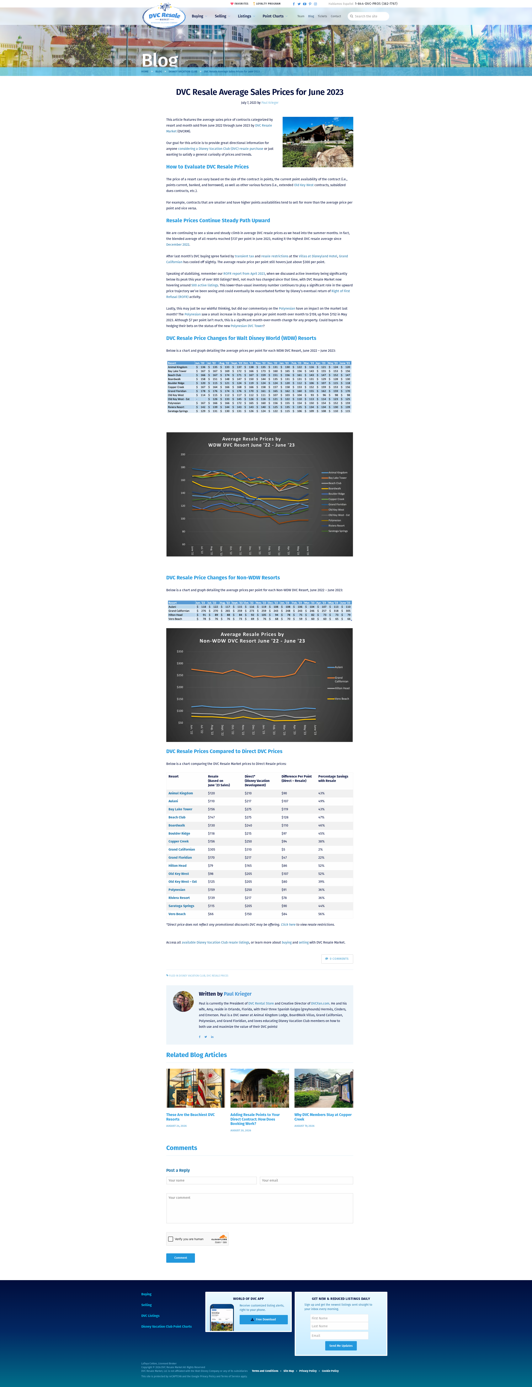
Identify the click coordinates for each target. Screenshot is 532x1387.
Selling (220, 16)
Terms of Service (230, 1376)
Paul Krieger (269, 103)
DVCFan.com (320, 1003)
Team (300, 16)
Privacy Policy (208, 1376)
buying (287, 942)
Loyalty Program (268, 3)
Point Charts (273, 16)
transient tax (244, 256)
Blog (311, 16)
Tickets (322, 16)
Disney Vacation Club (183, 71)
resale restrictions (274, 256)
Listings (244, 16)
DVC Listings (150, 1316)
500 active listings (204, 285)
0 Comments (339, 959)
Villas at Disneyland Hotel (318, 256)
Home (145, 71)
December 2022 (177, 245)
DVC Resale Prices (217, 975)
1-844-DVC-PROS (376, 4)
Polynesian (287, 308)
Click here (288, 925)
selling (304, 942)
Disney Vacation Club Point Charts (166, 1326)
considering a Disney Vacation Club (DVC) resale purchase (220, 149)
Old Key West (304, 185)
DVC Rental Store (261, 1003)
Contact (336, 16)
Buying (197, 16)
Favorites (242, 3)
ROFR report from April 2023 (244, 274)
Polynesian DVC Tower (247, 326)
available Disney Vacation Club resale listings (215, 942)
